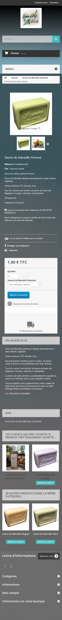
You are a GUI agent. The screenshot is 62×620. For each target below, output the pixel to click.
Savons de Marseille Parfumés (22, 280)
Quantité (11, 271)
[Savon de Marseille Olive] (45, 516)
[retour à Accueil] (5, 78)
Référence (9, 164)
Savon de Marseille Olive (45, 534)
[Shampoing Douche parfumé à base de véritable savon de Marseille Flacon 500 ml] (15, 457)
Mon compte (10, 593)
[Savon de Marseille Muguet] (15, 516)
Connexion (54, 2)
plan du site (53, 59)
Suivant (47, 143)
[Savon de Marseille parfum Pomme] (23, 143)
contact (42, 59)
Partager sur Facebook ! (18, 246)
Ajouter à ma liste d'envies (25, 304)
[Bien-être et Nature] (31, 18)
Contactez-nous (41, 2)
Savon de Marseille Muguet (15, 534)
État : (7, 169)
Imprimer (13, 250)
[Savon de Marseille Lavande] (45, 457)
